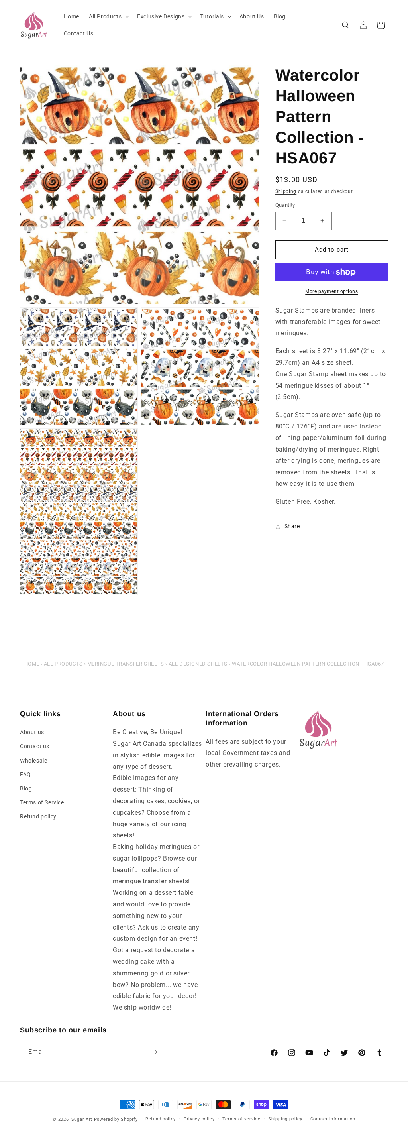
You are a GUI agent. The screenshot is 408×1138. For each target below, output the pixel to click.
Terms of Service (42, 802)
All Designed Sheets (198, 664)
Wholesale (33, 760)
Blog (26, 788)
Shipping (286, 191)
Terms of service (241, 1119)
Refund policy (38, 816)
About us (32, 732)
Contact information (332, 1119)
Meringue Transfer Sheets (125, 664)
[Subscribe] (154, 1052)
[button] (108, 16)
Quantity (285, 205)
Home (31, 664)
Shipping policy (285, 1119)
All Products (63, 664)
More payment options (331, 291)
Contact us (34, 746)
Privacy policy (199, 1119)
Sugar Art (81, 1119)
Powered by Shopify (116, 1119)
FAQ (25, 774)
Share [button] (292, 526)
